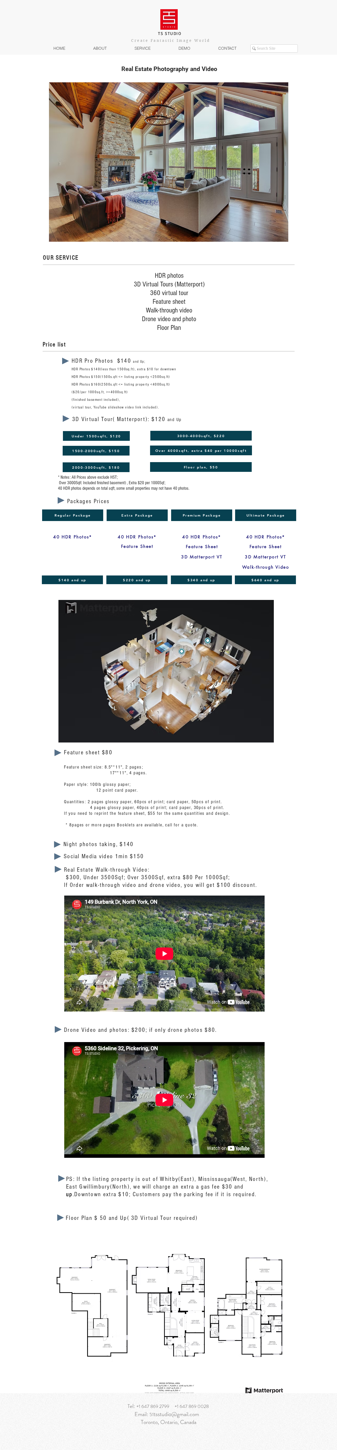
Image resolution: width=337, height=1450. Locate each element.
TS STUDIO (169, 33)
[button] (142, 48)
